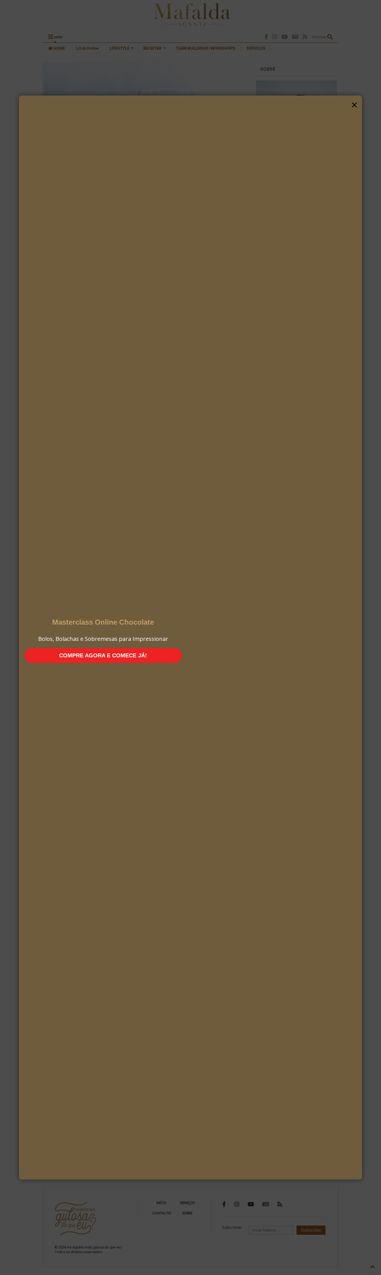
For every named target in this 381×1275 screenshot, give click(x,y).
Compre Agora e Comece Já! (103, 655)
